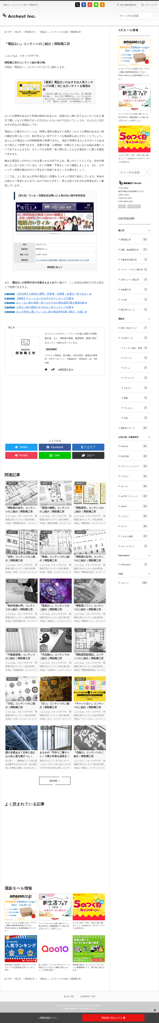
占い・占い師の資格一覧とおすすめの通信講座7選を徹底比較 (50, 302)
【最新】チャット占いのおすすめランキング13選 (43, 298)
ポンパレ (133, 486)
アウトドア (135, 378)
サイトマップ (151, 5)
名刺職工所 (133, 289)
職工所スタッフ (133, 309)
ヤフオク (133, 476)
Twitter (23, 447)
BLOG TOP (69, 996)
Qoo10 (133, 506)
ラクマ (133, 526)
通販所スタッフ (133, 428)
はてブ (91, 447)
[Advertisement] (30, 409)
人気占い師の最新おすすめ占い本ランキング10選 (43, 307)
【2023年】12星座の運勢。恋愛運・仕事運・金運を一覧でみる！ (52, 294)
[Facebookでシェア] (83, 6)
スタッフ (133, 583)
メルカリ (133, 516)
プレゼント (135, 408)
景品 (135, 418)
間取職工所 (65, 369)
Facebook (57, 447)
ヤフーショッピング (133, 466)
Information (133, 564)
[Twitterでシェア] (77, 6)
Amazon (133, 446)
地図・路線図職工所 (133, 249)
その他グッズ (133, 338)
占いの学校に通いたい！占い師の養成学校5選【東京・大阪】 (50, 311)
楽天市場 (133, 456)
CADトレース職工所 (133, 279)
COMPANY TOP (87, 996)
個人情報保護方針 (128, 5)
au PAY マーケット (133, 496)
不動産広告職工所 (133, 259)
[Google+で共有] (90, 6)
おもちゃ (135, 388)
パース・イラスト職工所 (133, 269)
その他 (133, 299)
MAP (122, 206)
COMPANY (134, 206)
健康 (135, 398)
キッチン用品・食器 (135, 348)
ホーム (135, 368)
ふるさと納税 (133, 536)
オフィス (135, 358)
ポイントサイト (133, 546)
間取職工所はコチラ (112, 1017)
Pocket (23, 455)
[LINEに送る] (96, 6)
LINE (57, 455)
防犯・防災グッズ (133, 328)
